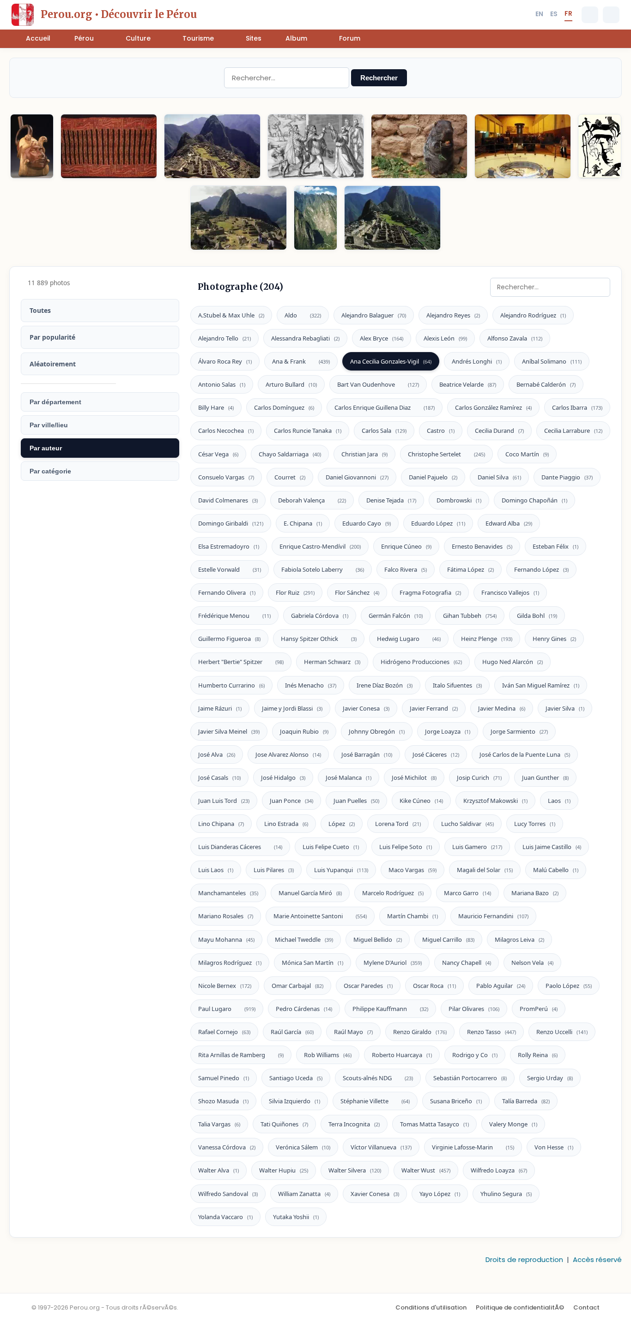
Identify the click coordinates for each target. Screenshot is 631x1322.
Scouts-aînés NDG (378, 1078)
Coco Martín (527, 454)
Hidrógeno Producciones (421, 662)
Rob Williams (328, 1055)
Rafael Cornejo (224, 1032)
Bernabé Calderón (546, 384)
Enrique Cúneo (406, 546)
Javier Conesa (366, 708)
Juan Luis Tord (223, 800)
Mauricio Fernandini (493, 916)
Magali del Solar (485, 870)
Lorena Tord (398, 824)
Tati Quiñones (284, 1124)
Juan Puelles (356, 800)
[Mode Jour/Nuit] (611, 14)
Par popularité (52, 337)
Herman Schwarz (332, 662)
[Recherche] (590, 14)
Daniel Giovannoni (357, 477)
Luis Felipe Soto (405, 847)
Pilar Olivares (474, 1009)
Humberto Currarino (231, 685)
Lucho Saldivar (467, 824)
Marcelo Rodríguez (393, 893)
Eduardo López (438, 523)
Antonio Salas (221, 384)
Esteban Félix (555, 546)
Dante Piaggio (567, 477)
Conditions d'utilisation (431, 1307)
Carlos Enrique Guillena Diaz (384, 407)
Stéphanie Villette (375, 1101)
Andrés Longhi (477, 361)
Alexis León (445, 338)
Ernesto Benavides (482, 546)
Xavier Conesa (375, 1194)
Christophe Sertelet (446, 454)
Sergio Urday (550, 1078)
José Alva (216, 754)
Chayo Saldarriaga (290, 454)
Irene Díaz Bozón (385, 685)
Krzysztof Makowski (495, 800)
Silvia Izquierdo (294, 1101)
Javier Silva (565, 708)
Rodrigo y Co (475, 1055)
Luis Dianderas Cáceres (240, 847)
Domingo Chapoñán (534, 500)
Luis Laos (215, 870)
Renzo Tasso (491, 1032)
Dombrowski (459, 500)
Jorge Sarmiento (519, 731)
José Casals (219, 777)
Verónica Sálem (303, 1147)
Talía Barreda (526, 1101)
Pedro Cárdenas (304, 1009)
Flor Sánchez (357, 592)
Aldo (303, 315)
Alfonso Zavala (514, 338)
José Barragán (366, 754)
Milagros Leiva (519, 939)
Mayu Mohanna (226, 939)
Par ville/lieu (49, 425)
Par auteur (46, 448)
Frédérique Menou (234, 615)
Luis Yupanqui (341, 870)
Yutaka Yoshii (296, 1217)
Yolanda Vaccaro (225, 1217)
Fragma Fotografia (430, 592)
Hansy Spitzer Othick (319, 638)
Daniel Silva (499, 477)
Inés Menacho (310, 685)
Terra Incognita (354, 1124)
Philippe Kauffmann (390, 1009)
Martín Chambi (412, 916)
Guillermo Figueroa (229, 638)
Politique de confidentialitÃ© (520, 1307)
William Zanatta (304, 1194)
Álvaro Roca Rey (225, 361)
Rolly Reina (538, 1055)
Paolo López (569, 985)
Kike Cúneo (421, 800)
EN (539, 13)
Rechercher (379, 78)
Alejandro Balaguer (373, 315)
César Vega (218, 454)
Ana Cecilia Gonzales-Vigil (390, 361)
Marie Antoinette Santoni (320, 916)
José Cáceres (436, 754)
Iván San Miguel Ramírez (540, 685)
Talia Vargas (219, 1124)
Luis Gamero (477, 847)
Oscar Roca (434, 985)
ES (554, 13)
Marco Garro (467, 893)
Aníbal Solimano (552, 361)
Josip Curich (479, 777)
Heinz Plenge (486, 638)
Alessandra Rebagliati (305, 338)
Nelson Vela (532, 962)
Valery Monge (513, 1124)
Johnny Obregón (377, 731)
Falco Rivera (405, 569)
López (341, 824)
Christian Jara (364, 454)
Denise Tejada (391, 500)
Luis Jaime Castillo (551, 847)
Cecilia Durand (499, 430)
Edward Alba (508, 523)
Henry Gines (554, 638)
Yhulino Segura (506, 1194)
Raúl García (292, 1032)
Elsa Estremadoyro (228, 546)
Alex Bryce (381, 338)
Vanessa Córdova (226, 1147)
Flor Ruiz (295, 592)
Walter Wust (425, 1170)
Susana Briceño (456, 1101)
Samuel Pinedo (223, 1078)
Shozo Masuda (223, 1101)
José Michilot (414, 777)
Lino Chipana (221, 824)
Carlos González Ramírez (493, 407)
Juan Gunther (545, 777)
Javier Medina (501, 708)
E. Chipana (303, 523)
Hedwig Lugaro (409, 638)
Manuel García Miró (310, 893)
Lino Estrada (286, 824)
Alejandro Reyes (453, 315)
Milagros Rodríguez (229, 962)
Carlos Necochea (226, 430)
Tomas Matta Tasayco (434, 1124)
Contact (586, 1307)
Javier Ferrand (434, 708)
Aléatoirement (53, 363)
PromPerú (539, 1009)
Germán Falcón (396, 615)
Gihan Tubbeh (470, 615)
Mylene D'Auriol (393, 962)
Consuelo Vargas (226, 477)
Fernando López (541, 569)
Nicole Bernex (224, 985)
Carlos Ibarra (577, 407)
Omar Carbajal (297, 985)
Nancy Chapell (466, 962)
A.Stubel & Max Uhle (231, 315)
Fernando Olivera (226, 592)
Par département (55, 402)
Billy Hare (216, 407)
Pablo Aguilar (500, 985)
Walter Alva (218, 1170)
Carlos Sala (384, 430)
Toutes (40, 310)
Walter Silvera (354, 1170)
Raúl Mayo (353, 1032)
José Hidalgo (283, 777)
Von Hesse (553, 1147)
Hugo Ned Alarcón (512, 662)
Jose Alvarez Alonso (288, 754)
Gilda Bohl (537, 615)
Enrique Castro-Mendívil (320, 546)
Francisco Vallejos (510, 592)
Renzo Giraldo (420, 1032)
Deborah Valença (312, 500)
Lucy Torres (534, 824)
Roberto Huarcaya (402, 1055)
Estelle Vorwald (229, 569)
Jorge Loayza (447, 731)
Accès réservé (597, 1259)
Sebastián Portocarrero (470, 1078)
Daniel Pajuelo (433, 477)
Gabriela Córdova (319, 615)
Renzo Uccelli (562, 1032)
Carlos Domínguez (284, 407)
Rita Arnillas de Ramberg (241, 1055)
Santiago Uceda (295, 1078)
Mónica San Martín (312, 962)
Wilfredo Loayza (499, 1170)
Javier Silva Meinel (229, 731)
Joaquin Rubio (304, 731)
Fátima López (470, 569)
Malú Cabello (555, 870)
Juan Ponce (291, 800)
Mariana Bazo (534, 893)
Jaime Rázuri (220, 708)
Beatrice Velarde (467, 384)
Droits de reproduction (524, 1259)
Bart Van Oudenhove (378, 384)
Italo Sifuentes (457, 685)
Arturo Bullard (291, 384)
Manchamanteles (228, 893)
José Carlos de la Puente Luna (524, 754)
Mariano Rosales (225, 916)
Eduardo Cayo (366, 523)
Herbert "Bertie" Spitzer (241, 662)
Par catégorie (50, 471)
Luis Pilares (274, 870)
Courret (289, 477)
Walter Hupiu (283, 1170)
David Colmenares (228, 500)
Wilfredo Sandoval (228, 1194)
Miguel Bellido (377, 939)
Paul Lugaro (226, 1009)
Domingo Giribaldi (230, 523)
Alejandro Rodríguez (533, 315)
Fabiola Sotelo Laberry (322, 569)
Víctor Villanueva (381, 1147)
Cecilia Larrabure (573, 430)
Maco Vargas (412, 870)
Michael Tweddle (304, 939)
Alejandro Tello (224, 338)
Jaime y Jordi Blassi (292, 708)
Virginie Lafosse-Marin (473, 1147)
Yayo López (439, 1194)
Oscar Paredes (368, 985)
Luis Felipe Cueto (331, 847)
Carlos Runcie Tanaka (307, 430)
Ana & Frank (301, 361)
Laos (559, 800)
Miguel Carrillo (448, 939)
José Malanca (348, 777)
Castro (441, 430)
